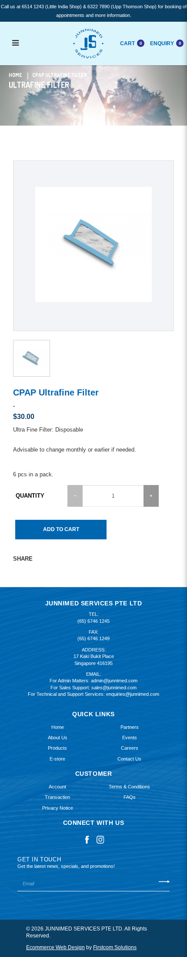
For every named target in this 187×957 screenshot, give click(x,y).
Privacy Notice (57, 808)
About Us (57, 737)
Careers (129, 748)
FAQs (130, 797)
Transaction (57, 797)
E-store (57, 758)
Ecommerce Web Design (55, 947)
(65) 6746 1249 (93, 638)
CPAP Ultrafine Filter (59, 75)
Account (57, 786)
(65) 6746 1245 (93, 621)
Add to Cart (61, 529)
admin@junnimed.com (114, 680)
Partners (129, 727)
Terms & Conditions (129, 786)
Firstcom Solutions (115, 947)
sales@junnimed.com (114, 687)
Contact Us (129, 758)
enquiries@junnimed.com (132, 694)
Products (57, 748)
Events (129, 737)
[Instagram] (100, 839)
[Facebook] (87, 839)
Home (15, 75)
